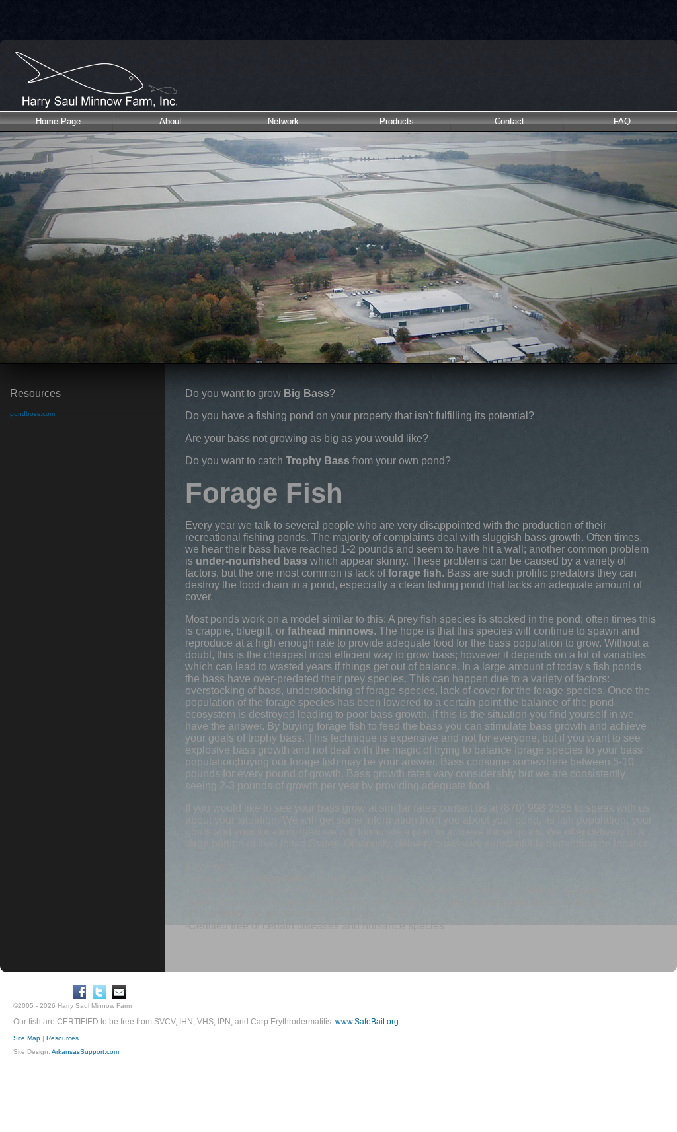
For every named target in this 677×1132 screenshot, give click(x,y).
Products (396, 121)
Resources (62, 1038)
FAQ (622, 121)
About (170, 121)
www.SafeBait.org (367, 1021)
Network (283, 121)
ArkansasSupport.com (85, 1051)
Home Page (58, 121)
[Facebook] (79, 992)
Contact (509, 121)
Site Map (26, 1038)
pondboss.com (32, 413)
